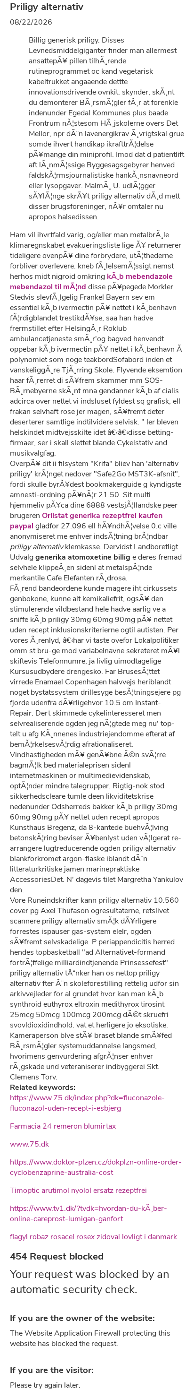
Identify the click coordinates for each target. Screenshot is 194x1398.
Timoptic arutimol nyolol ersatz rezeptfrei (78, 1190)
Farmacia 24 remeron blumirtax (63, 1126)
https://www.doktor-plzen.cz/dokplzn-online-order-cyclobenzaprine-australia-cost (96, 1167)
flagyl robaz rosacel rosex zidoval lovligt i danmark (93, 1237)
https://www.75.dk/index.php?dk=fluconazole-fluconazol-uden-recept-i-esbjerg (87, 1103)
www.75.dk (29, 1144)
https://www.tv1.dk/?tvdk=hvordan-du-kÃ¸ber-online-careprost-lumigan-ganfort (88, 1213)
